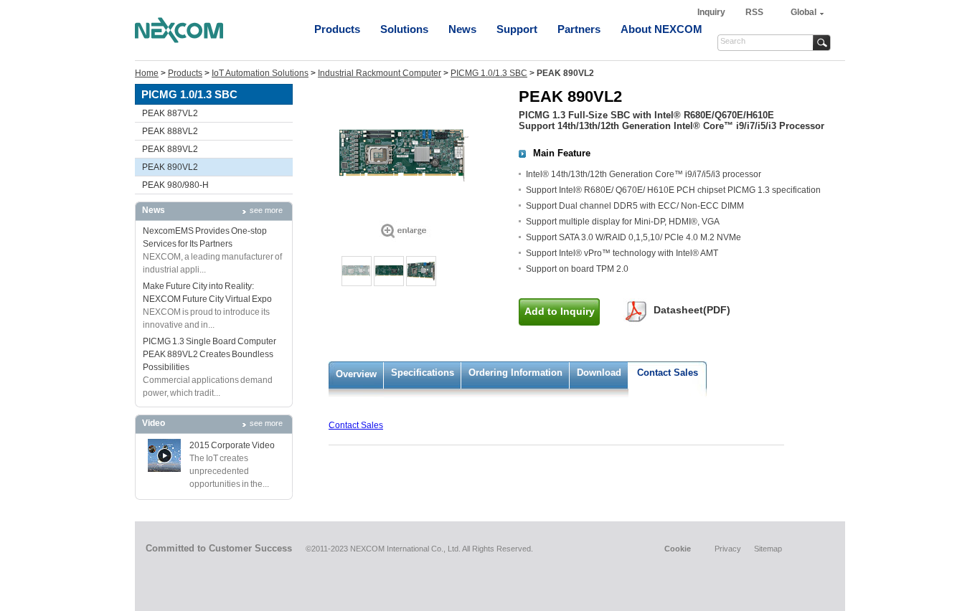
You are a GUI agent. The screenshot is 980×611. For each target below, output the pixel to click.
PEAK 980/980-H (175, 185)
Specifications (422, 372)
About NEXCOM (661, 29)
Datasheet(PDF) (692, 310)
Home (147, 73)
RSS (754, 12)
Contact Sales (667, 372)
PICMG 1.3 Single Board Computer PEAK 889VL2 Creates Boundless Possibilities (209, 354)
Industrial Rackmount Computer (379, 73)
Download (599, 372)
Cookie (677, 548)
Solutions (404, 29)
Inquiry (712, 12)
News (462, 29)
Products (337, 29)
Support (516, 29)
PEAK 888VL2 (170, 131)
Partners (578, 29)
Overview (356, 374)
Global (803, 12)
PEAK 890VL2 (170, 167)
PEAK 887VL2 (170, 113)
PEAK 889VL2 (170, 149)
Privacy (728, 548)
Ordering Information (515, 372)
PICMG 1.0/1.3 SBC (489, 73)
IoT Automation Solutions (260, 73)
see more (266, 210)
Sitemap (768, 548)
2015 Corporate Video (232, 445)
